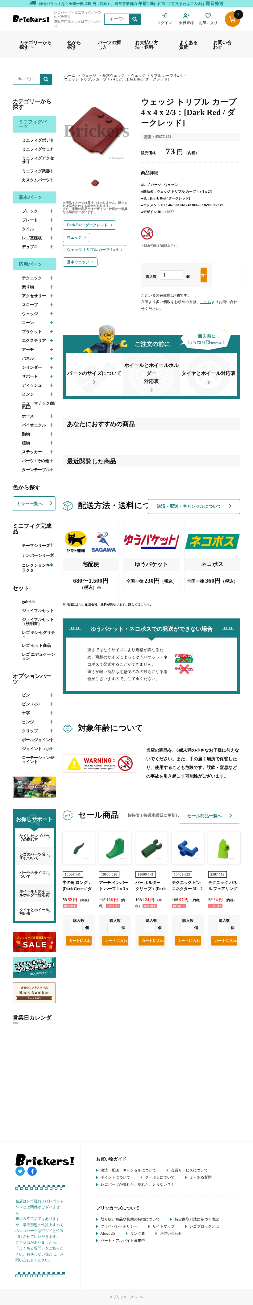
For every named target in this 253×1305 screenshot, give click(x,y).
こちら (205, 302)
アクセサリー (34, 296)
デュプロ (30, 247)
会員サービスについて (189, 1170)
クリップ (30, 731)
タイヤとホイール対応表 (34, 912)
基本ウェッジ (113, 75)
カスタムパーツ (36, 180)
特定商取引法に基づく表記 (196, 1219)
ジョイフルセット (38, 611)
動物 (26, 434)
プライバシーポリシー (119, 1226)
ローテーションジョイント (38, 760)
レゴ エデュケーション (38, 656)
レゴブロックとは (204, 1226)
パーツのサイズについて (34, 875)
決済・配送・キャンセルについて (190, 506)
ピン (26, 695)
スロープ (30, 305)
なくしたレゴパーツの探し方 (34, 838)
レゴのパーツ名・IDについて (34, 856)
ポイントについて (115, 1177)
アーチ (28, 349)
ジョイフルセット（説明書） (38, 622)
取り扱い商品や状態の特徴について (130, 1219)
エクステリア (34, 341)
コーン (28, 323)
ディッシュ (32, 385)
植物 (26, 443)
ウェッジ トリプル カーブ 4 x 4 (156, 75)
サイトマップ (163, 1226)
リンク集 (137, 1233)
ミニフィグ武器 (36, 171)
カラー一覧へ (30, 503)
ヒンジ (28, 394)
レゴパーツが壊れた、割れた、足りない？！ (137, 1184)
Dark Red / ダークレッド (87, 225)
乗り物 (28, 287)
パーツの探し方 (109, 45)
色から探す (74, 45)
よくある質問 (188, 45)
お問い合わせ (222, 45)
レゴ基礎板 (32, 238)
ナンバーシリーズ (38, 555)
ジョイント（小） (38, 749)
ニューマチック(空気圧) (38, 405)
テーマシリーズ (36, 545)
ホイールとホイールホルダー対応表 (34, 893)
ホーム (69, 75)
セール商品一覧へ (205, 816)
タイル (28, 229)
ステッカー (32, 452)
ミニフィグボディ (38, 140)
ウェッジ (30, 314)
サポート (30, 376)
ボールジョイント (38, 740)
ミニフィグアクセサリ (38, 160)
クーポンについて (159, 1177)
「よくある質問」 (30, 1248)
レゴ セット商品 (36, 645)
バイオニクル (34, 425)
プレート (30, 220)
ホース (28, 416)
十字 (26, 713)
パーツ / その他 (35, 461)
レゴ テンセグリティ (38, 634)
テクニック (32, 278)
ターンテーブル (36, 470)
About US (107, 1233)
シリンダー (32, 367)
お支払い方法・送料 (146, 45)
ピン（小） (32, 704)
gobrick (28, 602)
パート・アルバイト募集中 (122, 1240)
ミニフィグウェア (38, 149)
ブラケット (32, 332)
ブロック (30, 211)
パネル (28, 358)
